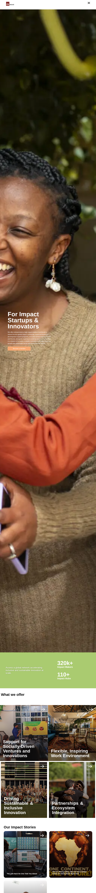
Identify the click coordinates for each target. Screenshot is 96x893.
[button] (88, 2)
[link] (24, 733)
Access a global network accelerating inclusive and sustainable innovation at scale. (24, 670)
